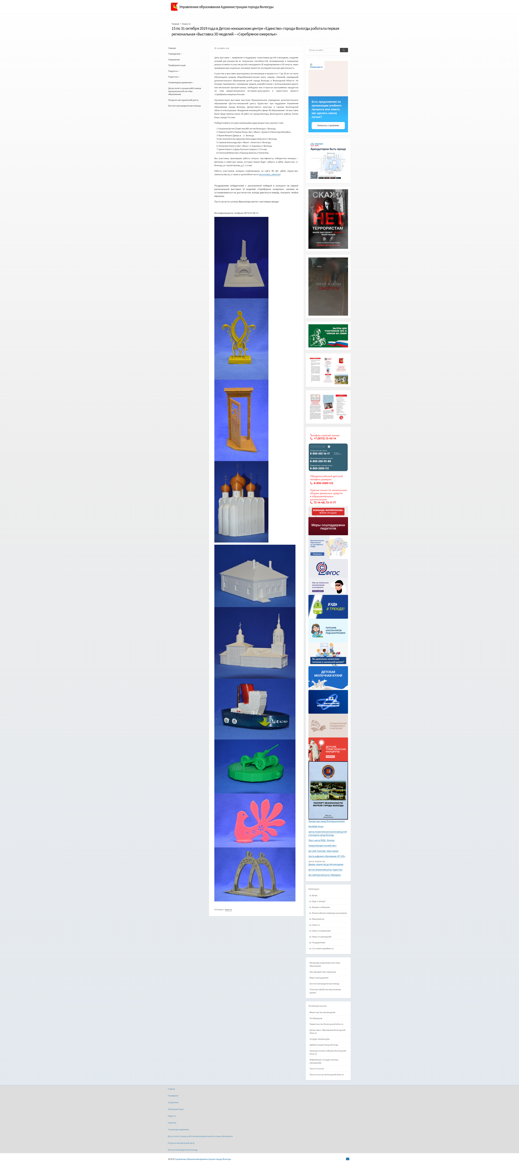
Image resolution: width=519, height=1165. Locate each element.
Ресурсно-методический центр (183, 100)
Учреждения (174, 53)
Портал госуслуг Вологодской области (327, 1074)
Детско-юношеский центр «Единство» (325, 869)
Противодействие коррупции (323, 972)
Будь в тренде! (318, 901)
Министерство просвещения (322, 1012)
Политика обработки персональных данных (325, 991)
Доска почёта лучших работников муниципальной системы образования (184, 91)
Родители (173, 76)
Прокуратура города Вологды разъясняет (326, 821)
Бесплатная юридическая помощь (184, 105)
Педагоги (172, 71)
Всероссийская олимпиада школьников (329, 913)
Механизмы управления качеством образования (325, 964)
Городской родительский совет (322, 845)
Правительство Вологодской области (326, 1024)
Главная (175, 23)
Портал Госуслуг (317, 1068)
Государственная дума (320, 1039)
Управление (174, 59)
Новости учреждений (321, 936)
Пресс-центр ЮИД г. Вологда (321, 840)
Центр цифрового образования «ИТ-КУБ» (326, 856)
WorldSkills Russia (315, 826)
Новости (186, 23)
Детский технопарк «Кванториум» (323, 851)
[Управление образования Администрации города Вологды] (174, 7)
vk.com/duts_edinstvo (269, 174)
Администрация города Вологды (324, 1045)
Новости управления (321, 930)
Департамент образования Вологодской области (327, 1031)
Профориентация (177, 65)
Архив (314, 895)
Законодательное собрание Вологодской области (328, 1052)
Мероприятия (318, 919)
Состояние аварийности (323, 948)
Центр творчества (316, 861)
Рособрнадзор (316, 1018)
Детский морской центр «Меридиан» (324, 875)
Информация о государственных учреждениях (324, 1061)
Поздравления (318, 942)
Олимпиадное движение (180, 82)
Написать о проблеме (328, 125)
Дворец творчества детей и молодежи (325, 864)
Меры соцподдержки (319, 977)
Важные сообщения (321, 907)
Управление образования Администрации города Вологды (203, 1159)
